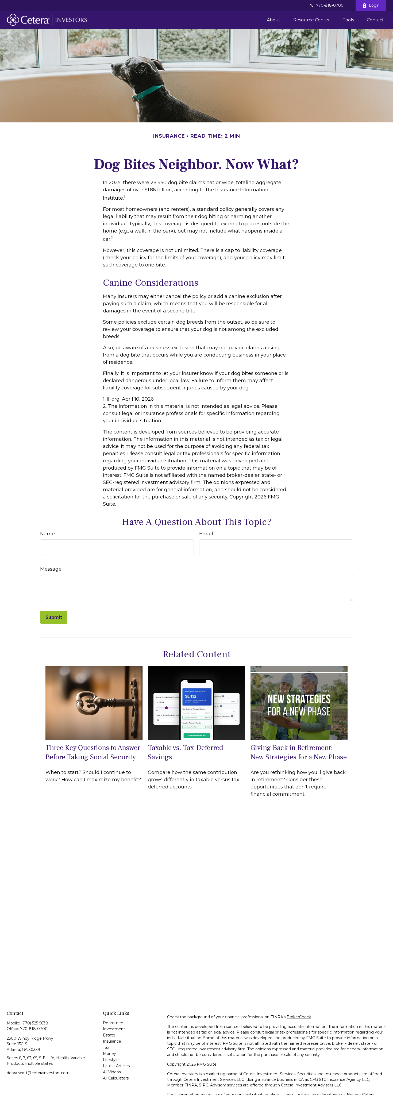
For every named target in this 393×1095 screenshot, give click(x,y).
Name (47, 534)
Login (374, 5)
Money (109, 1053)
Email (206, 534)
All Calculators (116, 1078)
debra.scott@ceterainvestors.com (38, 1072)
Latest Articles (116, 1065)
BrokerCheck (299, 1017)
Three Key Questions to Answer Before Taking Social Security (92, 752)
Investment (114, 1029)
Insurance (112, 1041)
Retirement (114, 1022)
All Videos (112, 1072)
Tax (106, 1047)
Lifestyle (111, 1059)
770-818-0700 (330, 5)
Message (50, 569)
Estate (109, 1035)
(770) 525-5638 (34, 1023)
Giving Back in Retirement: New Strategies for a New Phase (299, 752)
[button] (273, 20)
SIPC (203, 1085)
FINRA (190, 1085)
